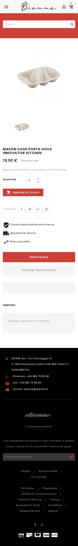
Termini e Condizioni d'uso (39, 494)
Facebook (35, 525)
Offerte (25, 471)
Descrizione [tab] (39, 257)
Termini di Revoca (30, 499)
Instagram (42, 525)
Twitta (30, 209)
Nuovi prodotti (47, 471)
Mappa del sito (30, 511)
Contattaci (55, 505)
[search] (72, 24)
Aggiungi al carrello (23, 192)
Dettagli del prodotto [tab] (39, 270)
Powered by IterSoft (39, 426)
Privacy (55, 499)
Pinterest (46, 209)
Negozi (53, 511)
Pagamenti (50, 488)
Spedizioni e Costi (28, 505)
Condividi (21, 209)
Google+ (38, 209)
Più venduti (39, 477)
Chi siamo (27, 488)
